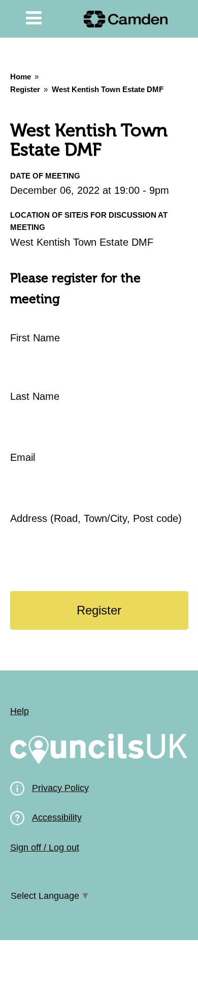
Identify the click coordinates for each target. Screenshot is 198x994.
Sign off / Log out (44, 847)
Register (25, 89)
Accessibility (57, 817)
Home (20, 76)
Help (19, 711)
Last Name (34, 396)
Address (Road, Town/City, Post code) (96, 518)
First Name (35, 337)
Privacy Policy (60, 788)
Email (22, 457)
